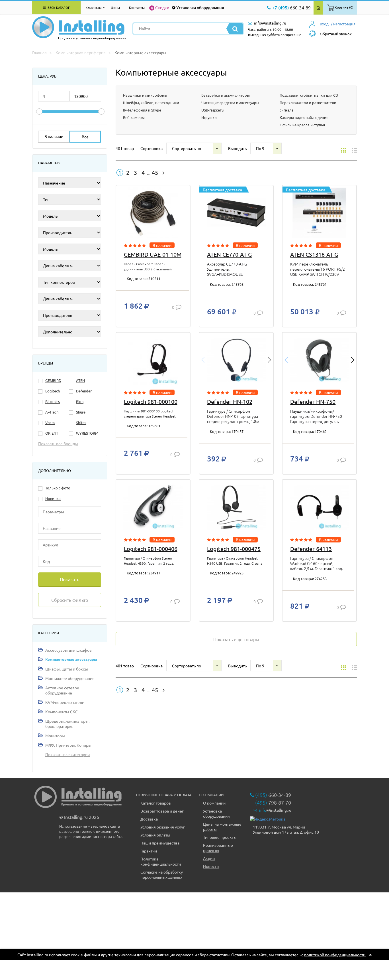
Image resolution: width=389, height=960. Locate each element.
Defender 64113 (311, 548)
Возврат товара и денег (162, 810)
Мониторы (55, 735)
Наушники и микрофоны (145, 95)
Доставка (149, 818)
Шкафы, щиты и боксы (66, 668)
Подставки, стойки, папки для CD (309, 95)
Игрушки (209, 117)
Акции (209, 858)
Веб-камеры (134, 117)
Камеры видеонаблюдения (304, 117)
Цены (115, 7)
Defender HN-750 (312, 401)
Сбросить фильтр (69, 600)
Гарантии (148, 850)
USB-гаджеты (212, 110)
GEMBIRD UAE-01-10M (152, 254)
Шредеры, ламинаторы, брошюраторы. (67, 723)
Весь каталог (58, 7)
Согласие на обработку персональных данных (161, 874)
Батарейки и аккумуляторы (225, 95)
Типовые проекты (220, 837)
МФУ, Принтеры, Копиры (68, 745)
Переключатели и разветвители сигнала (308, 106)
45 (155, 172)
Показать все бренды (58, 443)
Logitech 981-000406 (150, 548)
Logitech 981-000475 (234, 548)
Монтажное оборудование (70, 678)
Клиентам (93, 7)
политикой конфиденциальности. (335, 954)
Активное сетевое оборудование (62, 690)
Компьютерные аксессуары (71, 659)
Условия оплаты (155, 834)
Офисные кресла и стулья (302, 124)
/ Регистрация (343, 23)
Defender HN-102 (229, 401)
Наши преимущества (159, 842)
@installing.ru (275, 810)
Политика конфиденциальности (160, 861)
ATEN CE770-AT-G (229, 254)
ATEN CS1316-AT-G (314, 254)
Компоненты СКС (61, 711)
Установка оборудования (200, 7)
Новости (211, 866)
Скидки (162, 7)
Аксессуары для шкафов (68, 650)
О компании (214, 802)
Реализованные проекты (218, 847)
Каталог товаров (155, 802)
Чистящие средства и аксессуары (230, 102)
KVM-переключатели (64, 702)
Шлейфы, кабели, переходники (151, 102)
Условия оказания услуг (162, 826)
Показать (69, 579)
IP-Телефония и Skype (142, 110)
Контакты (137, 7)
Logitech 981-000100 (150, 401)
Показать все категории (67, 754)
